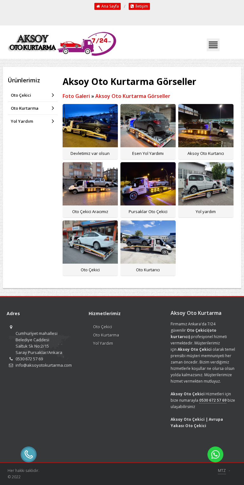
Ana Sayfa (109, 6)
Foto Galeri (76, 96)
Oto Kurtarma (24, 108)
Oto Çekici (21, 95)
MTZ (222, 470)
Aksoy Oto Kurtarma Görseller (132, 96)
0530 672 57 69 (213, 400)
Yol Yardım (22, 121)
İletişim (141, 6)
